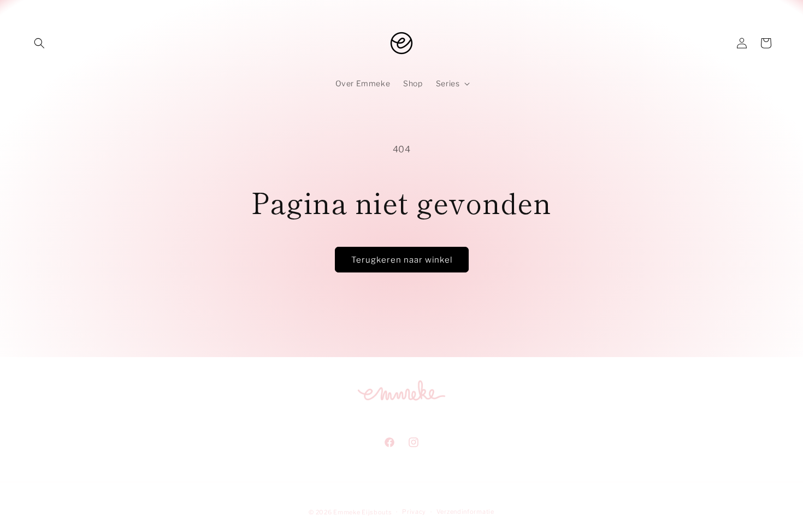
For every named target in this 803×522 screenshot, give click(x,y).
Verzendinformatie (465, 511)
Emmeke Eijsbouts (362, 512)
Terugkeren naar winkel (401, 260)
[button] (39, 43)
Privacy (414, 511)
